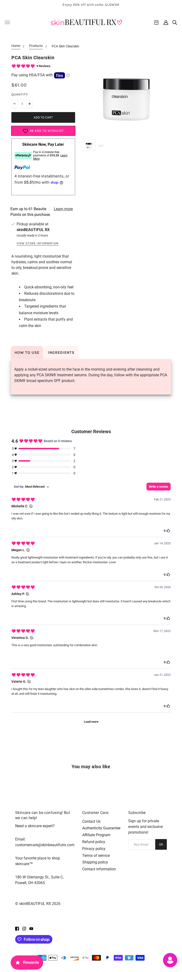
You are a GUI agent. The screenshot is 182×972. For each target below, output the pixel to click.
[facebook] (17, 928)
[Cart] (156, 22)
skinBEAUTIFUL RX (33, 229)
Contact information (99, 869)
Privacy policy (93, 848)
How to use (26, 352)
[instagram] (24, 928)
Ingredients (61, 352)
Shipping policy (95, 862)
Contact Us (91, 821)
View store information (38, 243)
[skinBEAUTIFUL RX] (86, 22)
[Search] (174, 22)
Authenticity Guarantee (101, 828)
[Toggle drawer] (7, 22)
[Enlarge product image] (127, 94)
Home (15, 46)
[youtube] (31, 928)
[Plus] (30, 103)
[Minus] (14, 103)
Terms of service (96, 855)
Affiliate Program (96, 835)
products (36, 46)
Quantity (19, 94)
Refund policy (93, 842)
